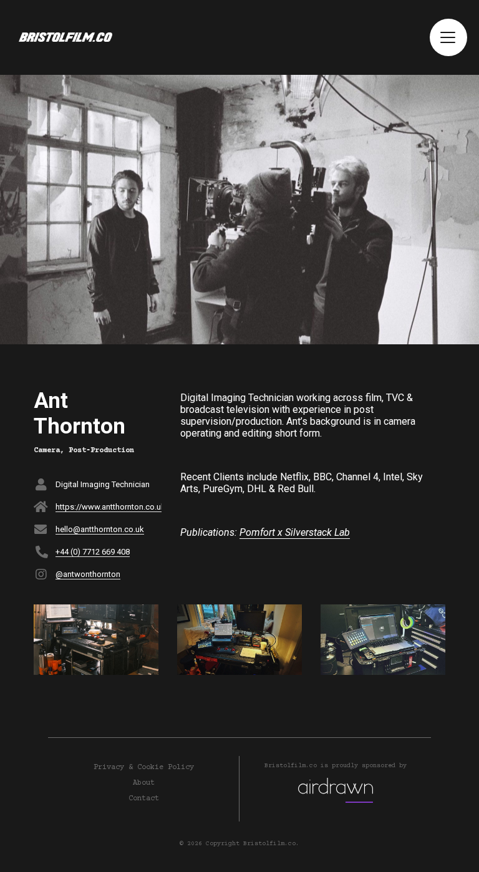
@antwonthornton (88, 574)
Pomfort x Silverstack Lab (295, 532)
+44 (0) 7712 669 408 (93, 551)
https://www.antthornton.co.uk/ (112, 506)
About (144, 783)
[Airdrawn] (335, 791)
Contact (143, 799)
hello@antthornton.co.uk (100, 529)
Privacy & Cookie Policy (144, 767)
